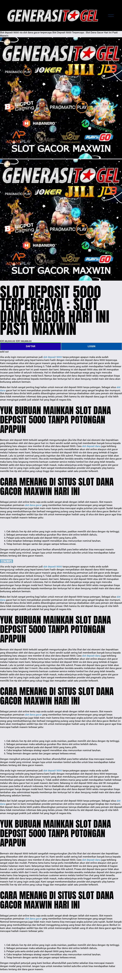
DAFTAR (30, 346)
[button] (6, 561)
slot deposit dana (91, 446)
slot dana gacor (33, 505)
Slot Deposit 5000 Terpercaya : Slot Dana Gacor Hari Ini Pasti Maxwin (59, 34)
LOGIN (91, 346)
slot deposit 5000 (52, 357)
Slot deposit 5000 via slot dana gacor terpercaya (26, 32)
